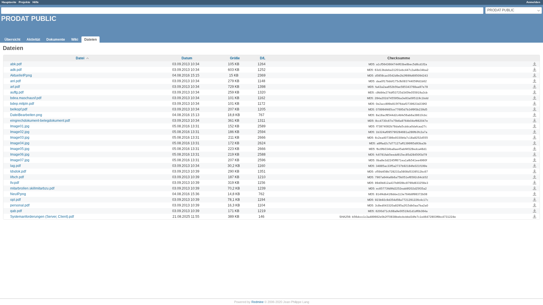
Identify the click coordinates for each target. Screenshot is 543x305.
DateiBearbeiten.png (26, 115)
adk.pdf (15, 70)
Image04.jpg (19, 143)
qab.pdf (16, 211)
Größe (235, 58)
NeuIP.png (18, 194)
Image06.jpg (19, 154)
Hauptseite (9, 2)
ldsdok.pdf (18, 171)
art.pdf (15, 87)
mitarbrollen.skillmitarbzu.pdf (32, 188)
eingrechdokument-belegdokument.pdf (40, 121)
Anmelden (533, 2)
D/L (262, 58)
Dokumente (55, 40)
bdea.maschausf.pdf (25, 98)
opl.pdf (15, 200)
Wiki (74, 40)
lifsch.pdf (17, 177)
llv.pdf (14, 183)
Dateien (90, 40)
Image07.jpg (19, 160)
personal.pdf (19, 205)
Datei (80, 58)
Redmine (257, 302)
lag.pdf (15, 166)
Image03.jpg (19, 138)
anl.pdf (15, 81)
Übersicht (12, 40)
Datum (187, 58)
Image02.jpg (19, 132)
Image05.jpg (19, 149)
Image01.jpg (19, 126)
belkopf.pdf (18, 109)
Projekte (24, 2)
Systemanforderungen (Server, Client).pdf (42, 217)
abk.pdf (15, 64)
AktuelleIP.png (21, 75)
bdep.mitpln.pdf (22, 104)
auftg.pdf (16, 92)
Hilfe (36, 2)
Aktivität (33, 40)
